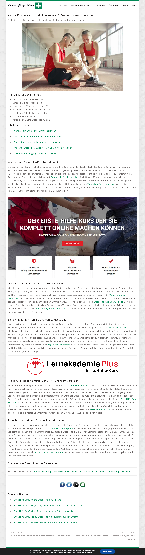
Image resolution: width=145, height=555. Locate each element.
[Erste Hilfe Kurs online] (25, 5)
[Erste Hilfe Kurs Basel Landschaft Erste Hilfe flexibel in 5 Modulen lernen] (72, 56)
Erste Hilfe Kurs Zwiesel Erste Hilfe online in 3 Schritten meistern (45, 511)
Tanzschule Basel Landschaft (65, 177)
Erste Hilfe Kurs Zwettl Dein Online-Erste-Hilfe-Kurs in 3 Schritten (45, 522)
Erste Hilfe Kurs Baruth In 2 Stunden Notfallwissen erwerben (40, 534)
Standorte (63, 5)
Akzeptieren (107, 551)
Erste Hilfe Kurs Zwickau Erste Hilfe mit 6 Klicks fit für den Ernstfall (46, 516)
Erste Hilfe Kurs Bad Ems (77, 385)
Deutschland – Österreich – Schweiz (112, 5)
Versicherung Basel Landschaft (51, 308)
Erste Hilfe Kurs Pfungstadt (59, 428)
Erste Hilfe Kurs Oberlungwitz (108, 301)
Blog (133, 5)
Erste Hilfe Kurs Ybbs (100, 409)
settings (89, 552)
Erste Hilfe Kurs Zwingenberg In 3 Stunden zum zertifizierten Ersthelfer (48, 505)
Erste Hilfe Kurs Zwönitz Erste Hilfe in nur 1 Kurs (37, 499)
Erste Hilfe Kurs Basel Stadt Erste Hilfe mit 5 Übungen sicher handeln (105, 535)
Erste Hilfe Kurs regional (82, 5)
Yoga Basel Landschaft (118, 327)
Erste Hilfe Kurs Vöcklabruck (49, 452)
